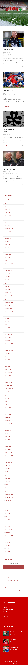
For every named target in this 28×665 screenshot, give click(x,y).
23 (5, 584)
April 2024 (7, 289)
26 (14, 584)
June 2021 (7, 398)
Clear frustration (14, 647)
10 (8, 577)
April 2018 (7, 519)
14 (20, 577)
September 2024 (9, 273)
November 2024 (9, 267)
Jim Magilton (14, 173)
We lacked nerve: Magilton (16, 631)
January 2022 (8, 375)
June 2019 (7, 475)
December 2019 (9, 455)
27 (17, 584)
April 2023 (7, 327)
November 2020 (9, 420)
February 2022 (8, 372)
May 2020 (7, 439)
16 (5, 580)
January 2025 (8, 260)
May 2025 (7, 247)
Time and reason (9, 90)
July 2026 (7, 203)
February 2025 (8, 257)
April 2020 (7, 443)
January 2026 (8, 222)
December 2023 (9, 302)
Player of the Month (13, 54)
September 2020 (9, 427)
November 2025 (9, 228)
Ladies (6, 54)
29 (23, 584)
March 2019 (8, 484)
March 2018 (8, 523)
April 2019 (7, 481)
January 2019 (8, 491)
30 (5, 587)
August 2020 (8, 430)
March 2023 (8, 331)
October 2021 (8, 385)
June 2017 (7, 552)
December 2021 (9, 379)
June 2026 (7, 206)
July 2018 (7, 510)
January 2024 (8, 299)
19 (14, 580)
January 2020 (8, 452)
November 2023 (9, 305)
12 (14, 577)
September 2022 (9, 350)
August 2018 (8, 507)
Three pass (13, 639)
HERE (13, 620)
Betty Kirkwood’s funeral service (12, 131)
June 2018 (7, 513)
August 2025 (8, 238)
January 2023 (8, 337)
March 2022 (8, 369)
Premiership (12, 94)
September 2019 (9, 465)
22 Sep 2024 (8, 52)
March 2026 (8, 215)
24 (8, 584)
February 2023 (8, 334)
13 (17, 577)
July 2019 (7, 471)
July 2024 (7, 279)
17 (8, 580)
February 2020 (8, 449)
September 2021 (9, 388)
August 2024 (8, 276)
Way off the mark (9, 169)
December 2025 (9, 225)
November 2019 (9, 459)
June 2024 (7, 283)
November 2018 (9, 497)
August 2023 (8, 315)
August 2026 (8, 199)
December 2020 (9, 417)
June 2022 (7, 359)
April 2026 (7, 212)
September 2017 (9, 542)
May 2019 (7, 478)
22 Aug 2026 (14, 634)
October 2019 (8, 462)
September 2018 (9, 503)
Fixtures (7, 94)
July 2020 (7, 433)
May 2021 (7, 401)
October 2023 (8, 308)
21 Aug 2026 (14, 642)
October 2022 (8, 347)
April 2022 (7, 366)
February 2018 (8, 526)
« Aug (8, 590)
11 (11, 577)
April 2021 (7, 404)
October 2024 (8, 270)
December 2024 (9, 263)
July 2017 (7, 548)
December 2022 (9, 340)
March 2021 (8, 407)
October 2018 (8, 500)
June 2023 (7, 321)
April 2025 (7, 251)
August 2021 (8, 391)
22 (23, 580)
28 (20, 584)
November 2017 (9, 535)
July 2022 (7, 356)
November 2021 (9, 382)
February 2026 (8, 219)
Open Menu (24, 8)
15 (23, 577)
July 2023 (7, 318)
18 (11, 580)
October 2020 (8, 423)
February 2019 (8, 487)
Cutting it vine (9, 50)
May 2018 (7, 516)
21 (20, 580)
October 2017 (8, 539)
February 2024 (8, 295)
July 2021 (7, 395)
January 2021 (8, 414)
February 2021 (8, 411)
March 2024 (8, 292)
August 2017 (8, 545)
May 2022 (7, 363)
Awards (20, 54)
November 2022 (9, 343)
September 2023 (9, 311)
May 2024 (7, 286)
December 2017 (9, 532)
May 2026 (7, 209)
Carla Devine (7, 55)
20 (17, 580)
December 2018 (9, 494)
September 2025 (9, 235)
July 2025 (7, 241)
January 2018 (8, 529)
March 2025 (8, 254)
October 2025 (8, 231)
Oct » (20, 590)
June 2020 (7, 436)
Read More (6, 67)
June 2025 (7, 244)
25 (11, 584)
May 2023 (7, 324)
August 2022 (8, 353)
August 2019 (8, 468)
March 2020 (8, 446)
